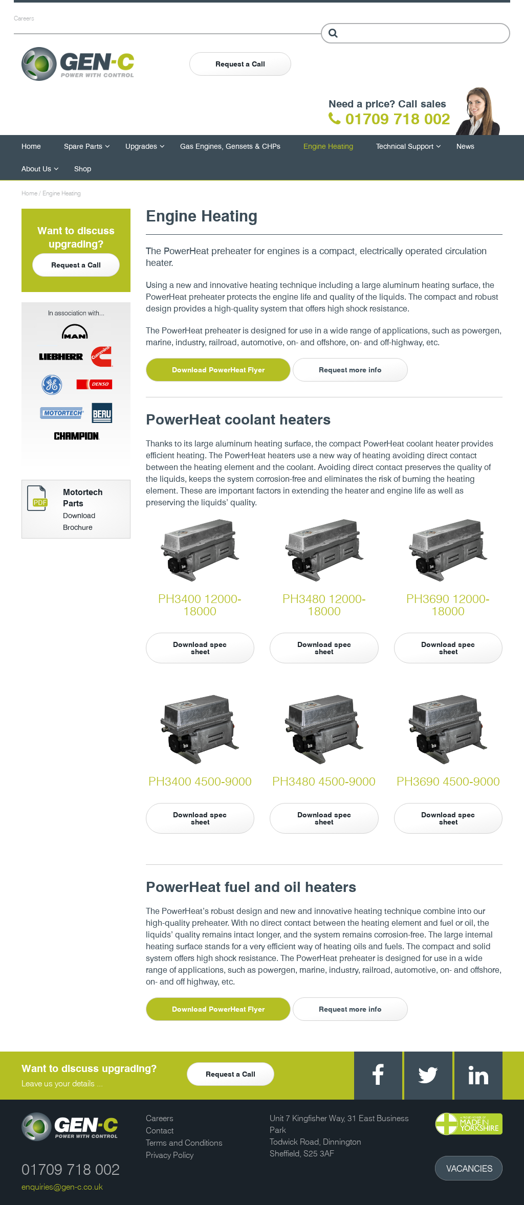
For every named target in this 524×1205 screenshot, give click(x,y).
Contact (159, 1130)
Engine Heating (328, 146)
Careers (24, 18)
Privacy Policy (169, 1155)
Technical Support (404, 146)
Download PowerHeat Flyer (218, 370)
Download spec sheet (200, 648)
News (465, 146)
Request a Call (240, 64)
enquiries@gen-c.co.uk (62, 1187)
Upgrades (141, 146)
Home (31, 146)
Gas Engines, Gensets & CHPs (230, 146)
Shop (82, 168)
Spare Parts (83, 146)
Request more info (350, 370)
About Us (36, 168)
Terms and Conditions (184, 1143)
